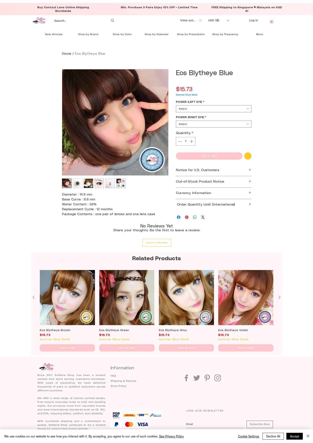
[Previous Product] (33, 297)
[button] (218, 20)
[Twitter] (196, 377)
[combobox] (213, 108)
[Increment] (192, 141)
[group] (156, 311)
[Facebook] (186, 377)
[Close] (307, 436)
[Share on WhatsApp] (194, 217)
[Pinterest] (207, 377)
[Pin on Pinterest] (186, 217)
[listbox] (218, 20)
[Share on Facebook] (178, 217)
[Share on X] (202, 217)
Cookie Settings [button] (248, 436)
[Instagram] (217, 377)
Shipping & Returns (123, 381)
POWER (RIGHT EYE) (191, 117)
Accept (294, 436)
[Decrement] (179, 141)
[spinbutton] (185, 141)
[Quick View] (67, 297)
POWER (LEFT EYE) (190, 102)
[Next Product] (279, 297)
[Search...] (112, 20)
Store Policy (118, 386)
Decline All (273, 436)
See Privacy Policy (171, 436)
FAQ (113, 376)
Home (66, 53)
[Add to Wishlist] (247, 156)
